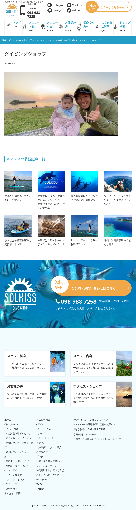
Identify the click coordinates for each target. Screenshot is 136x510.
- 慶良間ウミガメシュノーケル (18, 454)
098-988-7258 (79, 301)
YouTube (77, 5)
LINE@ (57, 10)
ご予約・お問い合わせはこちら (85, 285)
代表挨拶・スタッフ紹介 (49, 447)
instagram (59, 5)
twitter (76, 10)
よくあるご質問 (12, 493)
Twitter (40, 488)
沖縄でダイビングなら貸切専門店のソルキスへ (64, 505)
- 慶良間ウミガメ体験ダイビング (20, 445)
